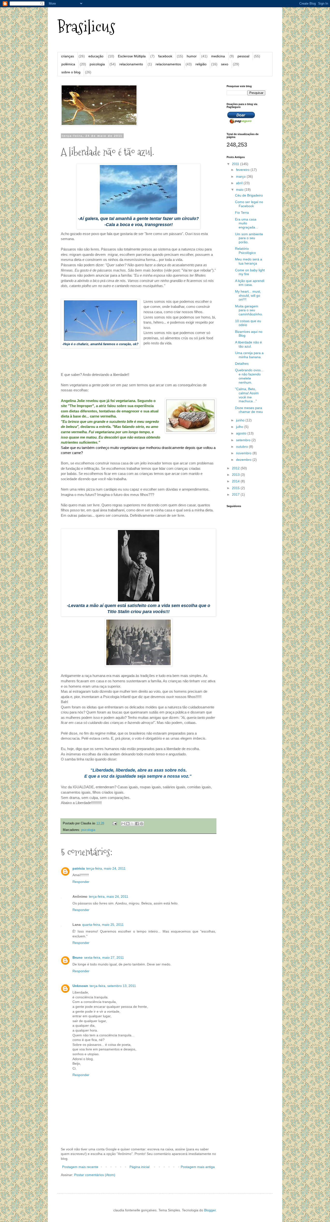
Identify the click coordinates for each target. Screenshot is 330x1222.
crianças (67, 56)
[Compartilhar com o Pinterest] (141, 823)
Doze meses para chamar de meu (249, 410)
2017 (236, 494)
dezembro (244, 460)
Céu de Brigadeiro (249, 195)
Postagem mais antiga (198, 1167)
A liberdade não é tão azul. (248, 344)
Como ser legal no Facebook (249, 204)
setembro (243, 440)
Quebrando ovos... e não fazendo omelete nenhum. (249, 376)
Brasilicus (86, 26)
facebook (165, 56)
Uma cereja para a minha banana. (249, 355)
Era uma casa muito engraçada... (246, 223)
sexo (224, 64)
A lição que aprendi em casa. (249, 283)
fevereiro (243, 170)
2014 (236, 481)
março (241, 176)
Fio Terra (242, 212)
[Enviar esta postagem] (114, 823)
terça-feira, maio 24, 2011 (106, 868)
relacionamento (131, 64)
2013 (236, 475)
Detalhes (242, 363)
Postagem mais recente (80, 1167)
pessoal (243, 56)
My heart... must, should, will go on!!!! (248, 295)
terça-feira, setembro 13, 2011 (113, 986)
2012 (236, 468)
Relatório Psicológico (245, 251)
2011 (236, 164)
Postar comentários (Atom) (94, 1175)
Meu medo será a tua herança (248, 261)
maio (240, 189)
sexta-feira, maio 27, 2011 (104, 957)
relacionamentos (168, 64)
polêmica (68, 64)
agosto (241, 433)
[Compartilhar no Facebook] (137, 823)
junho (240, 420)
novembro (244, 453)
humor (192, 56)
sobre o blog (70, 72)
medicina (218, 56)
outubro (242, 446)
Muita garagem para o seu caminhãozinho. (249, 310)
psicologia (97, 64)
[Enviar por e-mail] (123, 823)
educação (95, 56)
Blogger (210, 1210)
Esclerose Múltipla (132, 56)
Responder (80, 882)
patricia (78, 868)
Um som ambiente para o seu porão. (249, 238)
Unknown (80, 986)
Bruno (77, 957)
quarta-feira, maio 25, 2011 (103, 924)
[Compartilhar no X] (132, 823)
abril (240, 183)
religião (201, 64)
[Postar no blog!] (127, 823)
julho (240, 427)
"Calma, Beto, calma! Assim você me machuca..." (247, 395)
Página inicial (139, 1167)
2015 (236, 488)
